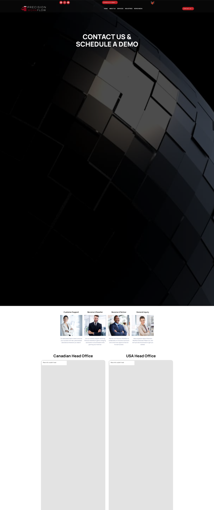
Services (120, 8)
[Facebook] (68, 2)
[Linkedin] (61, 2)
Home (106, 8)
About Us (112, 8)
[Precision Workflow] (33, 8)
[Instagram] (64, 2)
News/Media (138, 8)
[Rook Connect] (153, 3)
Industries (128, 8)
